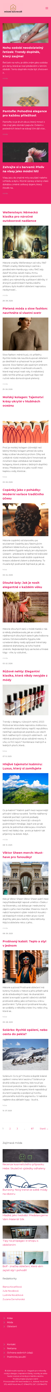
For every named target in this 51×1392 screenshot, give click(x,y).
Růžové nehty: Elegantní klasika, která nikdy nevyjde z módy (25, 676)
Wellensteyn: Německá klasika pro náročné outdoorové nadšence (20, 217)
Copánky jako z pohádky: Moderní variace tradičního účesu (23, 494)
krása (5, 477)
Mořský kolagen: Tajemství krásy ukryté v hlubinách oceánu (23, 401)
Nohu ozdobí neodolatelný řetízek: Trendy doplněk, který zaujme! (23, 52)
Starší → (44, 1128)
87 (32, 1128)
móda (5, 78)
